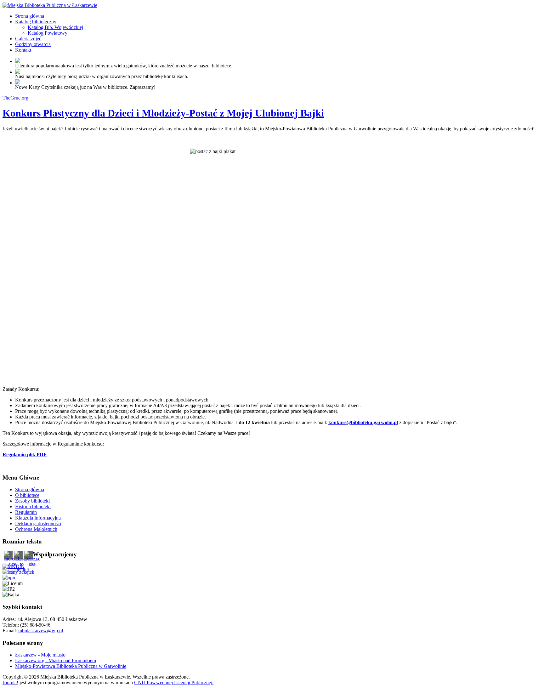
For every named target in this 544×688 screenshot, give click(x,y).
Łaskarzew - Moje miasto (40, 654)
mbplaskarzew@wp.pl (40, 630)
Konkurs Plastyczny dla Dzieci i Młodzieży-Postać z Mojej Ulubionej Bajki (163, 113)
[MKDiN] (14, 566)
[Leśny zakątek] (18, 572)
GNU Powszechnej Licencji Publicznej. (173, 682)
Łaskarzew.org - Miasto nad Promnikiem (55, 660)
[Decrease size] (32, 564)
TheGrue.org (15, 97)
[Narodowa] (9, 577)
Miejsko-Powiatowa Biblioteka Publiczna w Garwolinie (70, 666)
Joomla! (10, 682)
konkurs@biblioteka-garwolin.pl (363, 422)
